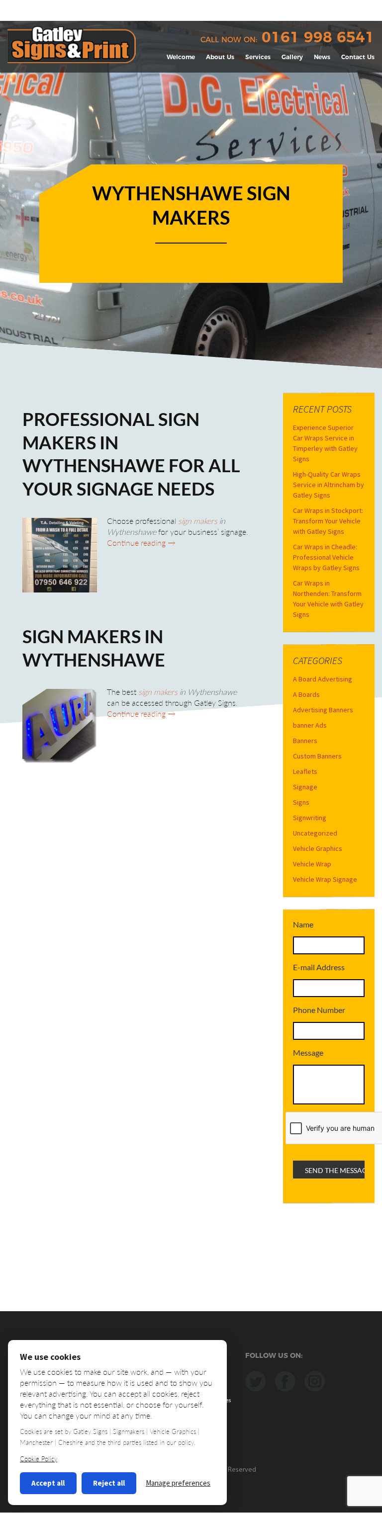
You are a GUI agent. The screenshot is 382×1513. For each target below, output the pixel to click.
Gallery (292, 57)
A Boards (306, 694)
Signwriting (309, 817)
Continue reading (141, 542)
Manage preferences (178, 1483)
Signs (301, 802)
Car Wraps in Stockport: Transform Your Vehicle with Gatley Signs (328, 521)
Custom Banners (317, 756)
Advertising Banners (323, 709)
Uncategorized (315, 833)
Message (308, 1052)
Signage (305, 786)
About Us (220, 57)
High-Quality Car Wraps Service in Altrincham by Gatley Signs (328, 485)
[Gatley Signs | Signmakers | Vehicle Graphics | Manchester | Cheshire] (71, 43)
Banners (305, 740)
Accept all (48, 1483)
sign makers (197, 520)
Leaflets (305, 771)
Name (303, 924)
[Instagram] (314, 1380)
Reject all (109, 1483)
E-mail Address (319, 967)
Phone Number (319, 1009)
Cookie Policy (38, 1459)
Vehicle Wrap (312, 863)
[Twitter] (255, 1380)
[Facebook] (285, 1380)
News (322, 57)
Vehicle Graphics (317, 848)
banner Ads (310, 725)
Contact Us (358, 57)
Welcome (181, 57)
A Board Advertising (322, 678)
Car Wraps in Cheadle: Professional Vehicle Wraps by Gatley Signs (326, 557)
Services (258, 57)
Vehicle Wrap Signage (325, 879)
